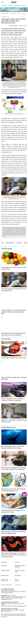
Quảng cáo (17, 580)
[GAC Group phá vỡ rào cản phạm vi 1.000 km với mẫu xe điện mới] (14, 389)
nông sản (19, 242)
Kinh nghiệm (13, 13)
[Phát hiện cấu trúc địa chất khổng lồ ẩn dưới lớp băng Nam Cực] (14, 479)
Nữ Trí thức (17, 5)
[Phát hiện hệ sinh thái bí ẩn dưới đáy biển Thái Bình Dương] (14, 522)
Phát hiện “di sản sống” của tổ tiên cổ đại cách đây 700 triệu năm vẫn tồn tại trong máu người (14, 554)
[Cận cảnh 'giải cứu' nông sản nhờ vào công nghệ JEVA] (14, 279)
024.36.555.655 (4, 580)
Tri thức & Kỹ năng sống (20, 571)
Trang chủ (4, 5)
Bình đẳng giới (4, 575)
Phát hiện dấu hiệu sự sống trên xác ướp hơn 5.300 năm (13, 511)
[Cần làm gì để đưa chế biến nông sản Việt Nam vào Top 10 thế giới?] (14, 324)
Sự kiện (10, 5)
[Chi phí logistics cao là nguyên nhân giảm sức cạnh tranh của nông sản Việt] (14, 300)
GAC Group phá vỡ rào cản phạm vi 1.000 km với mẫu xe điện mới (13, 399)
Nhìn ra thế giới (4, 13)
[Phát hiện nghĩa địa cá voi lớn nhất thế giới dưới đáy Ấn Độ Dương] (14, 437)
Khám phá (19, 13)
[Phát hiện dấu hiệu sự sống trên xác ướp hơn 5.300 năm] (14, 501)
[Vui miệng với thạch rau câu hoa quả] (14, 348)
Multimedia (18, 575)
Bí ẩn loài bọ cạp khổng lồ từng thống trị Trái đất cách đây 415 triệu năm (13, 468)
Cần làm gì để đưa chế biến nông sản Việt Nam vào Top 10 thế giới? (13, 334)
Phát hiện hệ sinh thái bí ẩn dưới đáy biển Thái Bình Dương (13, 532)
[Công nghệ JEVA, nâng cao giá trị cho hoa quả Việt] (14, 258)
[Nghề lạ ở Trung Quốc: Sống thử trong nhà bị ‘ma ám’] (14, 410)
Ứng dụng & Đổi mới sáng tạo (20, 566)
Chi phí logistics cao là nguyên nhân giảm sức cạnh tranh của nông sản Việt (13, 311)
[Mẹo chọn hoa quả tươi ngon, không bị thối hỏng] (14, 368)
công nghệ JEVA (10, 242)
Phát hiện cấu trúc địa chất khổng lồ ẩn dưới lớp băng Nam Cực (13, 490)
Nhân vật (24, 13)
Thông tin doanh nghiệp (6, 584)
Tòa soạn (18, 584)
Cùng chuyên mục (8, 427)
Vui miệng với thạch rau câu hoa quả (13, 358)
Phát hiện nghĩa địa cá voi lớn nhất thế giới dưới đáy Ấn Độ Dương (12, 447)
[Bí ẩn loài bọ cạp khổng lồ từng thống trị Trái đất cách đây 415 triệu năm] (14, 458)
